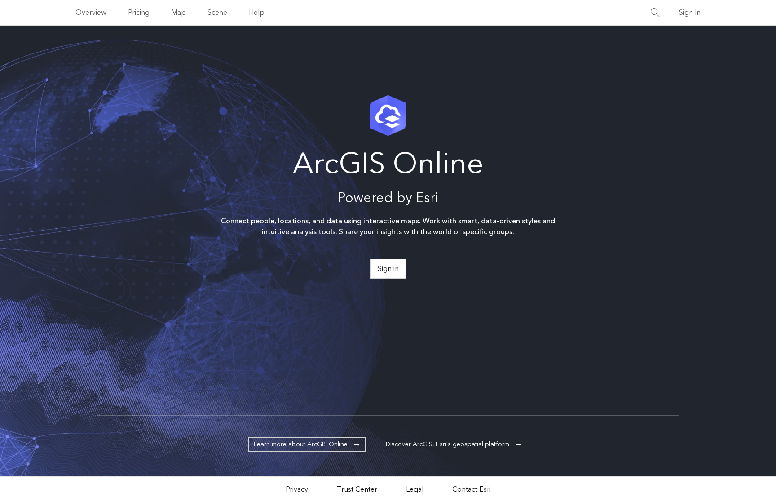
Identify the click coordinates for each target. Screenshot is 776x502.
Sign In (690, 12)
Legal (414, 489)
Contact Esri (471, 489)
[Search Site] (655, 12)
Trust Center (357, 489)
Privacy (297, 489)
